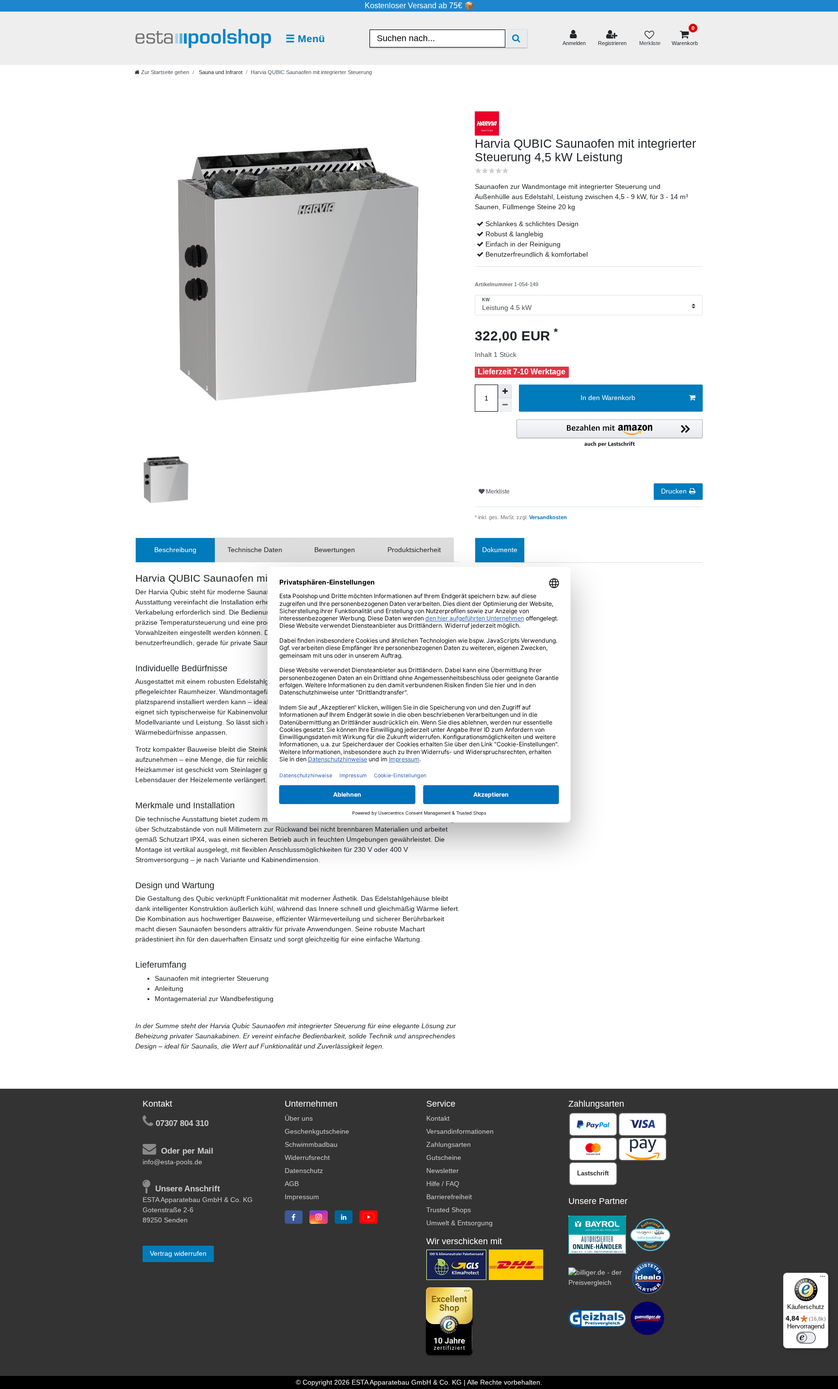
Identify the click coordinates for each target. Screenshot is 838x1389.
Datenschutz (304, 1170)
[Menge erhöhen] (505, 391)
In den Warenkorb (607, 397)
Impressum (302, 1197)
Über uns (299, 1118)
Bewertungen (334, 550)
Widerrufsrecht (307, 1157)
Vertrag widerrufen (178, 1253)
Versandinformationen (460, 1131)
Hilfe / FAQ (442, 1184)
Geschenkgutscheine (317, 1131)
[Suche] (516, 38)
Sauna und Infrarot (219, 72)
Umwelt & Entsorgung (459, 1223)
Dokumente (499, 550)
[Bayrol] (597, 1234)
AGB (292, 1184)
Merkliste (497, 491)
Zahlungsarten (448, 1144)
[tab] (175, 550)
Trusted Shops (448, 1210)
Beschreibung (175, 550)
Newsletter (442, 1170)
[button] (609, 433)
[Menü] (822, 1278)
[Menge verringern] (505, 405)
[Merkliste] (649, 38)
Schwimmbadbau (311, 1144)
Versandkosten (547, 517)
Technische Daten (254, 550)
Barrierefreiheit (449, 1197)
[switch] (806, 1337)
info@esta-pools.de (172, 1162)
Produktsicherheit (414, 550)
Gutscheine (443, 1157)
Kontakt (438, 1118)
